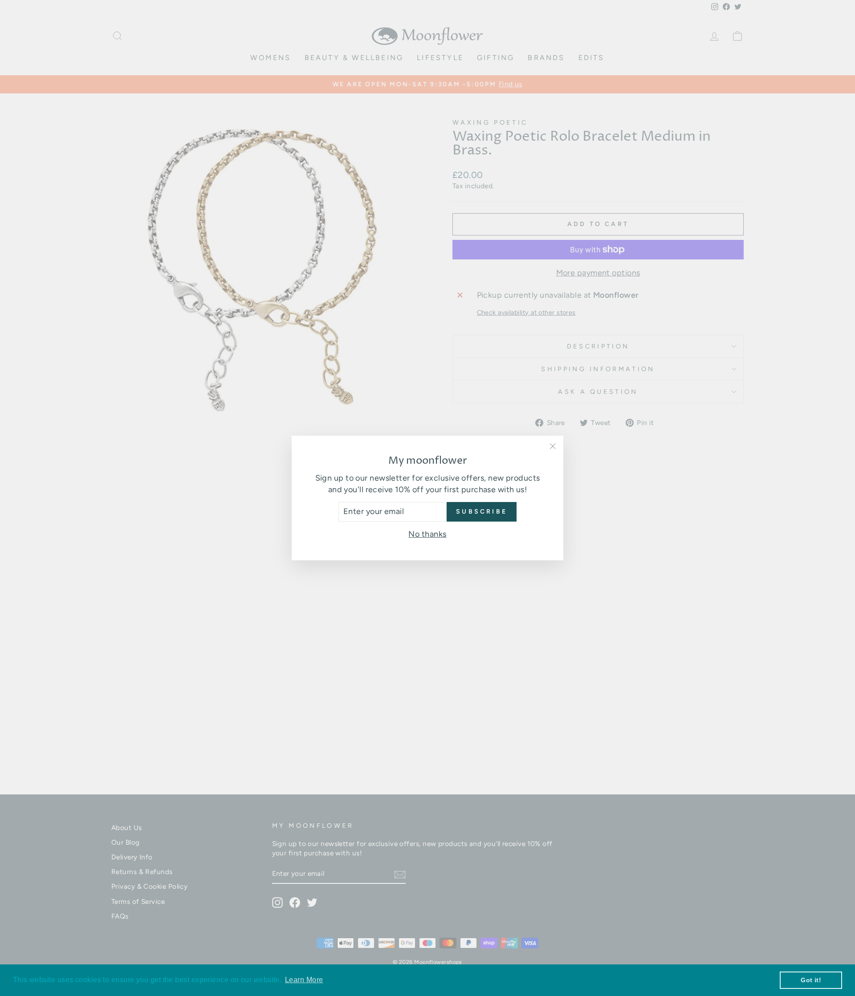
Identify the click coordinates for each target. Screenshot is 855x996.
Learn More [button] (304, 980)
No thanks (427, 534)
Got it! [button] (811, 980)
